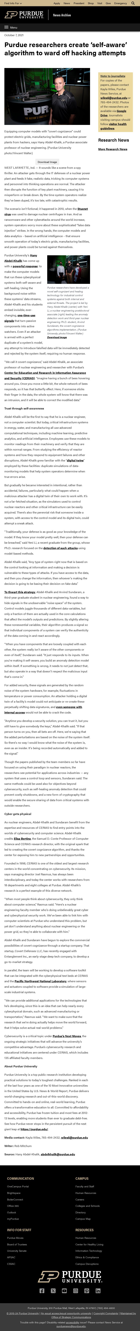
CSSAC (11, 1264)
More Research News (112, 149)
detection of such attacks (60, 548)
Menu (13, 27)
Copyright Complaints (106, 1313)
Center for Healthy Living (89, 1244)
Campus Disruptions (87, 1264)
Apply (57, 3)
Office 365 (13, 1206)
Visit (99, 3)
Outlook (11, 1212)
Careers (79, 1199)
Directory (80, 1212)
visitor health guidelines (113, 126)
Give (108, 3)
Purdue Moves (15, 1238)
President (79, 3)
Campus (81, 1178)
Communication (20, 1178)
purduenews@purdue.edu (71, 1326)
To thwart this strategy (19, 592)
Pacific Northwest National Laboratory (40, 981)
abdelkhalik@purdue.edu (58, 1154)
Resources (84, 1229)
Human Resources (85, 1193)
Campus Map (83, 1218)
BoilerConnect (15, 1199)
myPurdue (13, 1218)
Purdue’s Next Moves (67, 1036)
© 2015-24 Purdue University (23, 1313)
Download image (57, 337)
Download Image (47, 162)
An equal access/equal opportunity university (66, 1313)
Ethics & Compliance (87, 1257)
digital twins (75, 460)
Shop (91, 3)
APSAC (11, 1257)
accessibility (72, 1322)
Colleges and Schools (87, 1206)
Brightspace (13, 1193)
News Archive (62, 15)
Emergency (120, 3)
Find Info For (12, 3)
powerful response (25, 266)
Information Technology (88, 1250)
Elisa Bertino (22, 838)
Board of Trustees (17, 1244)
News (67, 3)
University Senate (16, 1250)
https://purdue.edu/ (34, 1129)
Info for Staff (19, 1229)
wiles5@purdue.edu (74, 1137)
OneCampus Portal (18, 1186)
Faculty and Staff (84, 1186)
